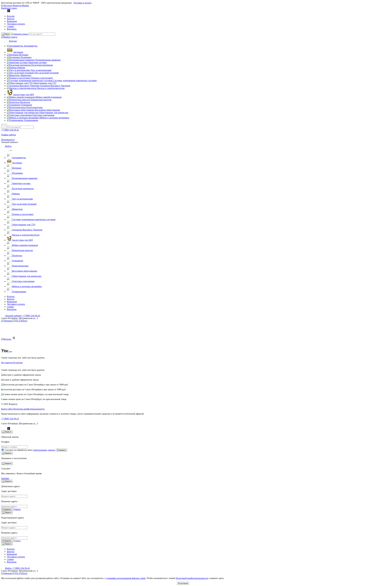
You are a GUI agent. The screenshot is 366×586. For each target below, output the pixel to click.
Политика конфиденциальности (29, 409)
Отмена (17, 509)
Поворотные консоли (40, 99)
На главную (7, 362)
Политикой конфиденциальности (192, 578)
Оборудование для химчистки (53, 112)
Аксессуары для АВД (23, 94)
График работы (8, 135)
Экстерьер (18, 52)
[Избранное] (3, 150)
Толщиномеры (30, 120)
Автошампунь (30, 46)
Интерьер (23, 55)
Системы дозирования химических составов (75, 80)
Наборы (21, 67)
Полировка (25, 57)
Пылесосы (24, 102)
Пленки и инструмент (42, 78)
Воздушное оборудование (47, 110)
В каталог (18, 362)
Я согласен (183, 583)
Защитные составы (37, 62)
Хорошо (5, 478)
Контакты (11, 29)
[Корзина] (11, 150)
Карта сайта (7, 409)
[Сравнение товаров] (7, 150)
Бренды (10, 18)
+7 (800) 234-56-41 (10, 130)
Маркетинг (25, 75)
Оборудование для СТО (44, 83)
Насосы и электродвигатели (51, 88)
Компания (12, 21)
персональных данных (44, 450)
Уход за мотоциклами (40, 70)
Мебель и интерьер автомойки (54, 117)
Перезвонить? (8, 139)
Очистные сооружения (42, 115)
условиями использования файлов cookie (126, 578)
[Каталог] (8, 339)
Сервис (10, 26)
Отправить (61, 450)
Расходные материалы (42, 65)
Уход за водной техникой (46, 73)
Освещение (26, 105)
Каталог (11, 16)
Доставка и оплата (82, 3)
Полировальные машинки (48, 60)
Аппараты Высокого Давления (54, 85)
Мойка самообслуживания (48, 97)
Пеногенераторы (34, 107)
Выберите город (9, 8)
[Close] (7, 431)
